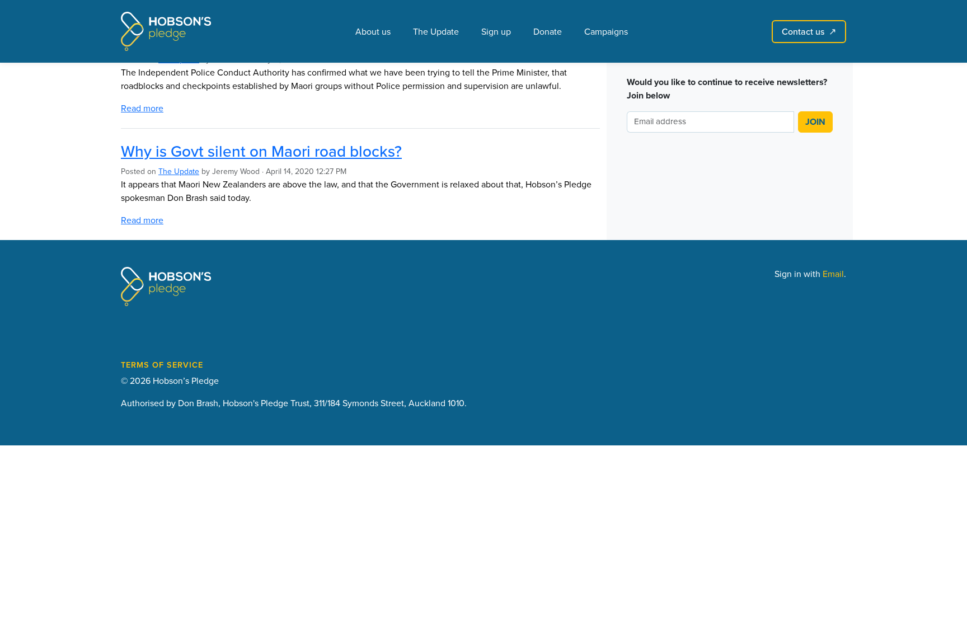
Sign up (496, 31)
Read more (142, 108)
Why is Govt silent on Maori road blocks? (261, 151)
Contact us (809, 31)
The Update (436, 31)
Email (833, 273)
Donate (547, 31)
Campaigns (606, 31)
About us (373, 31)
